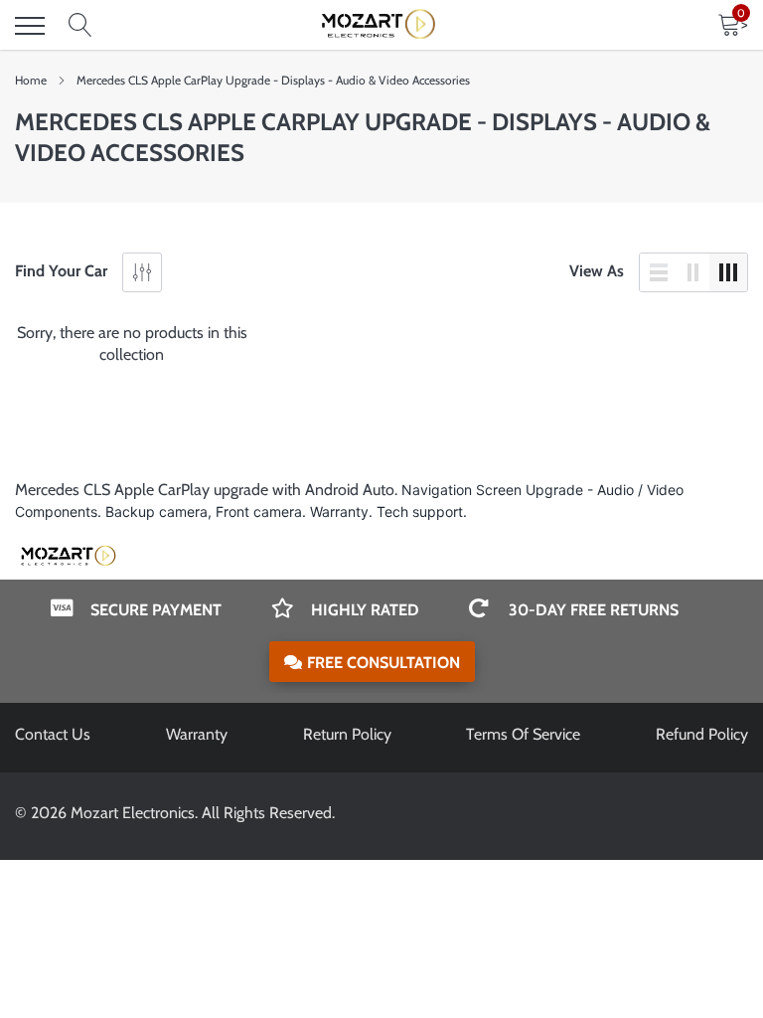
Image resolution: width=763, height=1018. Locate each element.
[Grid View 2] (693, 272)
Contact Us (52, 734)
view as (596, 270)
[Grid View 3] (728, 272)
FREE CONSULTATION (383, 662)
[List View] (659, 272)
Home (31, 80)
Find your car (61, 270)
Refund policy (702, 734)
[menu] (30, 26)
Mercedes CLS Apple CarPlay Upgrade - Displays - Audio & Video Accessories (273, 80)
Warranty (197, 734)
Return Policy (347, 734)
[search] (80, 26)
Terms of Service (523, 734)
